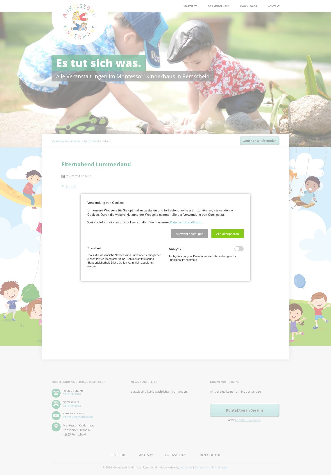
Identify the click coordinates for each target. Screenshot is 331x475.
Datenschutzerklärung (185, 222)
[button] (189, 233)
